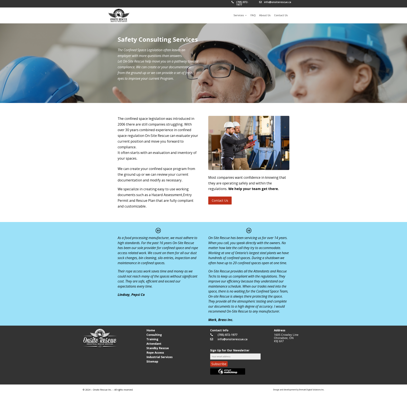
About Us (265, 15)
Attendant (153, 344)
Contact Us (281, 15)
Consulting (154, 335)
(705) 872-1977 (242, 3)
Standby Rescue (157, 348)
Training (152, 339)
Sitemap (152, 361)
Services (239, 15)
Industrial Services (159, 357)
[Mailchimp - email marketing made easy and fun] (227, 373)
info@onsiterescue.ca (277, 2)
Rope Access (155, 352)
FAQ (253, 15)
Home (150, 330)
